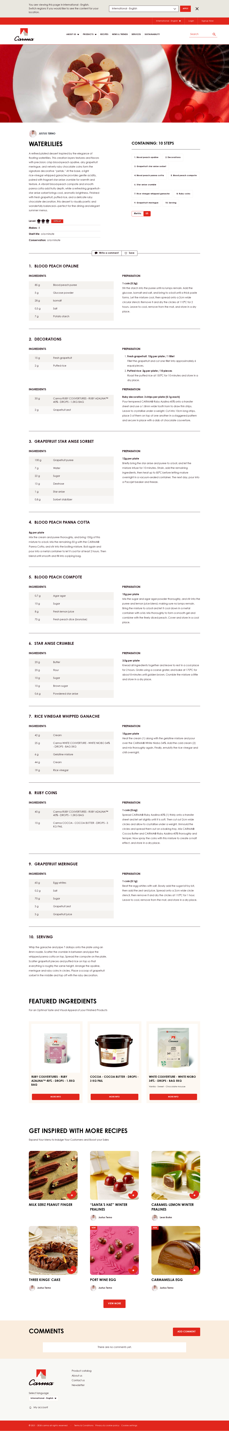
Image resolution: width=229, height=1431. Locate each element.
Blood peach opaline (147, 157)
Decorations (174, 157)
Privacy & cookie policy (107, 1426)
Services (136, 34)
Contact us (78, 1380)
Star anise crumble (146, 185)
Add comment (186, 1332)
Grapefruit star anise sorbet (151, 166)
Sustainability (152, 34)
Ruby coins (184, 194)
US (147, 214)
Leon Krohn (166, 1218)
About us (77, 1376)
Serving (172, 203)
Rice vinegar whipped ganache (153, 194)
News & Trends (120, 34)
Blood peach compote (185, 176)
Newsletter (78, 1385)
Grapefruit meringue (147, 203)
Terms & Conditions (83, 1426)
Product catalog (81, 1371)
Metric (137, 214)
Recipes (104, 34)
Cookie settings (129, 1426)
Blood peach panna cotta (150, 176)
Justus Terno (47, 134)
